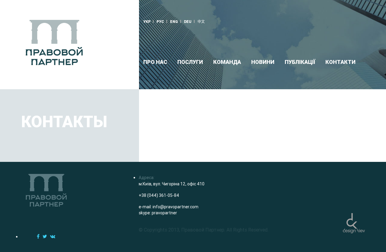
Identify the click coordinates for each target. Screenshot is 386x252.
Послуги (190, 61)
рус (160, 21)
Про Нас (155, 61)
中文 (201, 21)
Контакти (340, 61)
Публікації (300, 61)
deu (187, 21)
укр (146, 21)
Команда (227, 61)
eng (174, 21)
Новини (262, 61)
